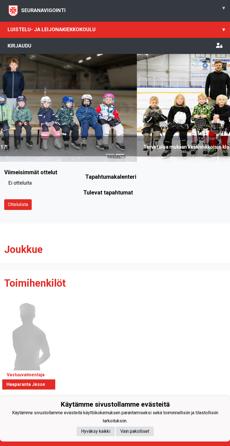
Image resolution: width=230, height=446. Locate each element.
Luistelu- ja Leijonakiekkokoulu (116, 29)
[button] (17, 108)
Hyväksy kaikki (95, 431)
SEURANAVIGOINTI (123, 9)
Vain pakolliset (134, 431)
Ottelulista (18, 204)
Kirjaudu (19, 46)
